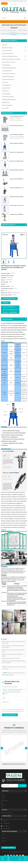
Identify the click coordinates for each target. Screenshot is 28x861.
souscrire (22, 785)
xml (1, 807)
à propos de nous (4, 800)
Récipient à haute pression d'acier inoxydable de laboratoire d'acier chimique (13, 642)
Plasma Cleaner (5, 90)
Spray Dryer (4, 44)
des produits (3, 796)
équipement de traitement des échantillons (11, 59)
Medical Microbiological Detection (9, 99)
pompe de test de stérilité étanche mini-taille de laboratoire (17, 178)
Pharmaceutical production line (8, 62)
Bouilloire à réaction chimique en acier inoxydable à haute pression (13, 650)
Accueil (4, 30)
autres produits (5, 108)
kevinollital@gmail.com (12, 309)
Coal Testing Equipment (7, 105)
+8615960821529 (13, 312)
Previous (2, 748)
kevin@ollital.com (11, 306)
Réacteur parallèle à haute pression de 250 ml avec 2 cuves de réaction (17, 169)
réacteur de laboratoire (11, 30)
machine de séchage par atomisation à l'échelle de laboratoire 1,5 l (17, 116)
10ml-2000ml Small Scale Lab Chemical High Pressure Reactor (14, 764)
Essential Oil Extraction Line (8, 79)
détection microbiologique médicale (9, 56)
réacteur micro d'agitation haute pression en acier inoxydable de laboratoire (17, 161)
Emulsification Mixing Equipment (9, 67)
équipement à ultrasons (7, 47)
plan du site (3, 805)
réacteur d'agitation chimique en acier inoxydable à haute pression (17, 143)
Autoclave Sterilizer (6, 88)
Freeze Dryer (5, 82)
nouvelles (3, 798)
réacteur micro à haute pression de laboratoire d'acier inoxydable (17, 152)
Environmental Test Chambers (8, 73)
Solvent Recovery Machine (8, 96)
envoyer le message (9, 714)
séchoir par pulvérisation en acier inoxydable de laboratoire (17, 187)
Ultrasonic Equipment (6, 85)
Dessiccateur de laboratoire (6, 812)
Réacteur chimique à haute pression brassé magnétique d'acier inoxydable (13, 646)
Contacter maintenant (9, 298)
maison (2, 794)
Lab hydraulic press (6, 93)
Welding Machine (6, 102)
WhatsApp (5, 302)
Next (26, 748)
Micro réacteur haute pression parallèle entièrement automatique (17, 125)
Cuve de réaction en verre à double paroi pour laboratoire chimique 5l (17, 205)
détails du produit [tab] (7, 319)
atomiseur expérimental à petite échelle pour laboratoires (17, 134)
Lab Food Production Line (7, 53)
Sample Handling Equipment (8, 76)
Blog (2, 802)
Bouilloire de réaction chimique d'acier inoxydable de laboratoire (12, 655)
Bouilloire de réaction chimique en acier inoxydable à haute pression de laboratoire (13, 661)
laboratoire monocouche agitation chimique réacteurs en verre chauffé (17, 196)
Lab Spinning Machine (7, 70)
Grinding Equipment (6, 65)
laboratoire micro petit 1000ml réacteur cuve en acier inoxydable (17, 214)
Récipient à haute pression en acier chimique (11, 658)
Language (4, 3)
